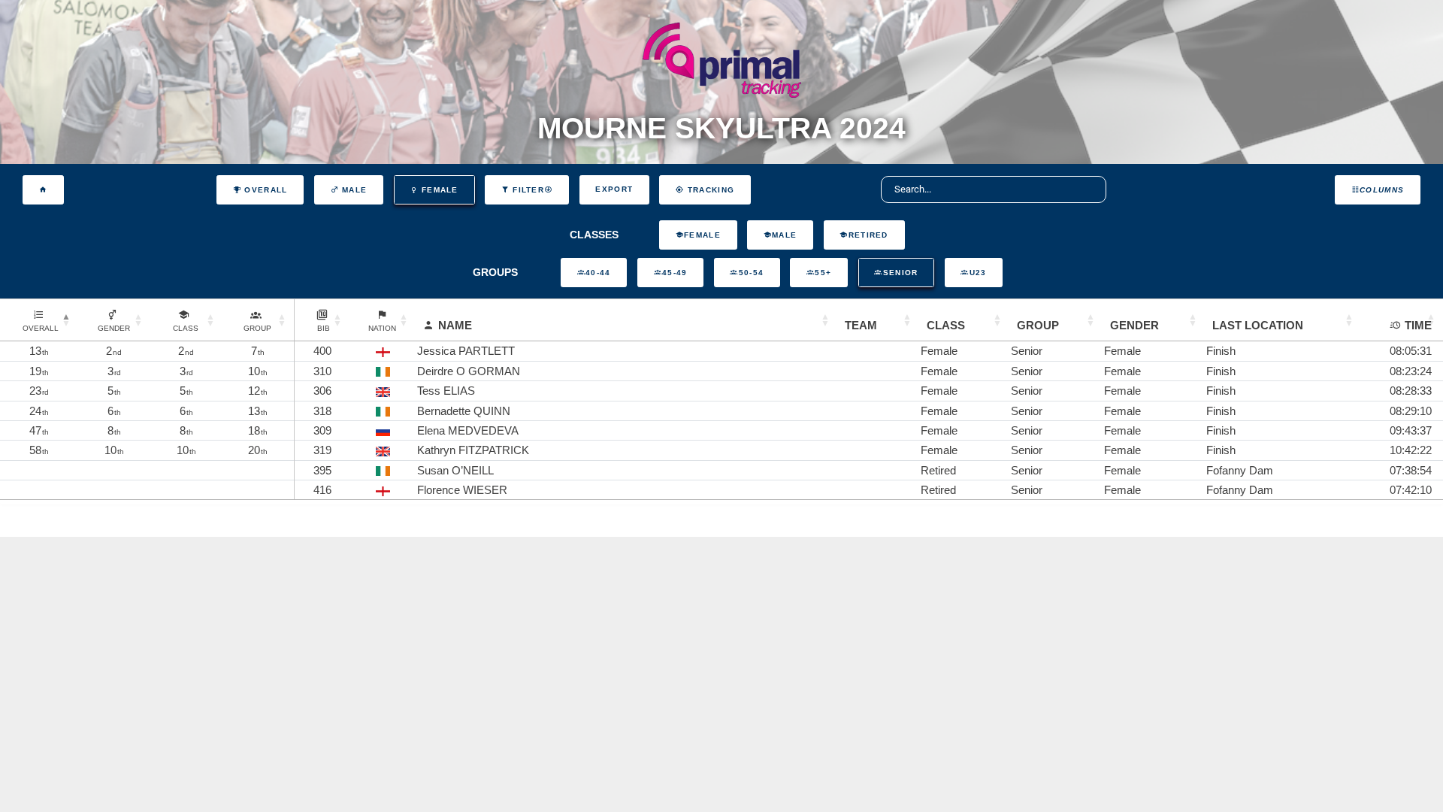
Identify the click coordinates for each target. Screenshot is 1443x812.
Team (861, 325)
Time (1418, 325)
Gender (1134, 325)
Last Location (1257, 325)
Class (946, 325)
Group (1038, 325)
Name (455, 325)
